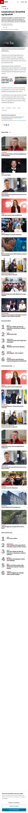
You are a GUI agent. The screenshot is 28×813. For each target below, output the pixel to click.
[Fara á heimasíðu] (5, 2)
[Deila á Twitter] (5, 9)
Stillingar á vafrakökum (14, 802)
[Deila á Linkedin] (7, 9)
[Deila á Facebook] (3, 9)
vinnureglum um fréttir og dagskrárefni (19, 120)
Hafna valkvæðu (14, 806)
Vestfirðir (3, 6)
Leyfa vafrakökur (14, 809)
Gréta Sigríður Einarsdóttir (6, 24)
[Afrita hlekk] (2, 9)
